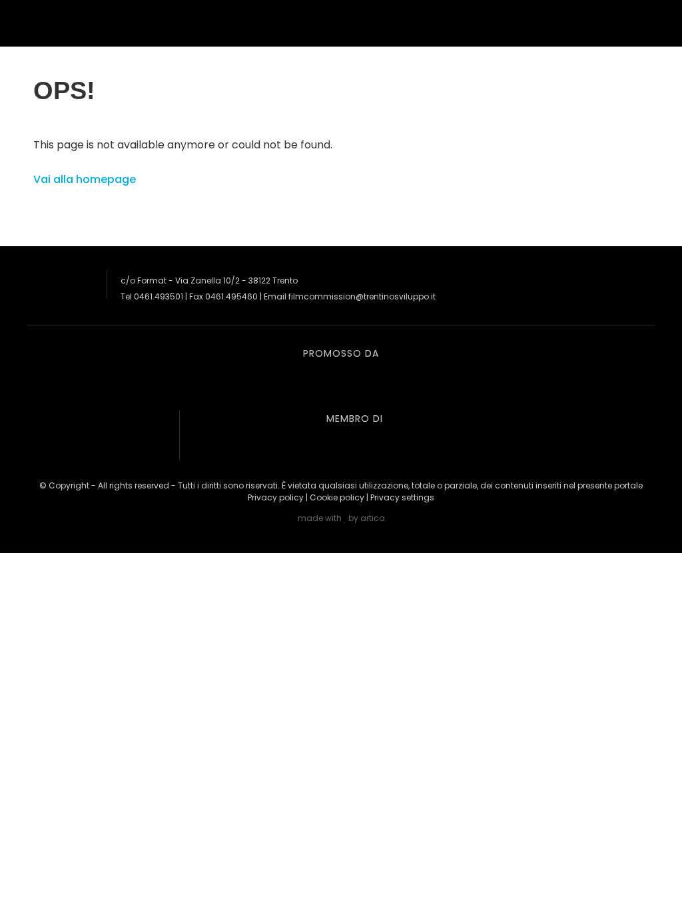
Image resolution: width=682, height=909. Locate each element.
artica (372, 518)
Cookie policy (337, 497)
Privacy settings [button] (402, 497)
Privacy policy (276, 497)
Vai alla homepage (84, 179)
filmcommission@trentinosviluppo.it (362, 296)
